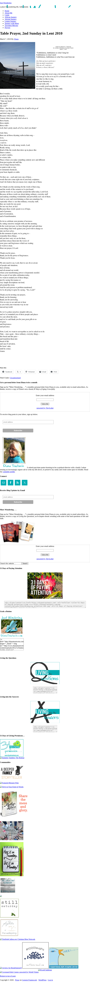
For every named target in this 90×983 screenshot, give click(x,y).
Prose (17, 980)
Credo (7, 15)
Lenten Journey (10, 21)
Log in (50, 980)
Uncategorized (15, 378)
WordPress (42, 980)
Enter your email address (45, 395)
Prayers (7, 28)
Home (7, 11)
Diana (16, 39)
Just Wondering (5, 3)
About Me (8, 13)
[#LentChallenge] (45, 970)
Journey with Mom (12, 23)
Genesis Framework (29, 980)
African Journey (11, 17)
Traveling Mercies (11, 26)
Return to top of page (8, 976)
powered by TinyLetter (45, 408)
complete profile (9, 472)
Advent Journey (11, 19)
